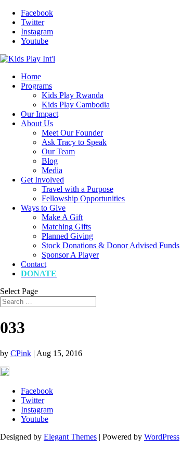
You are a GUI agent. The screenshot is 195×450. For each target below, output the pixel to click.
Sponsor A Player (70, 254)
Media (52, 170)
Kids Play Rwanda (72, 95)
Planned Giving (67, 236)
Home (31, 76)
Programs (36, 85)
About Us (37, 123)
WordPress (161, 436)
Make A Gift (62, 217)
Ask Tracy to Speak (74, 142)
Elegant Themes (70, 436)
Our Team (58, 151)
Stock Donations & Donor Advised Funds (110, 245)
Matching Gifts (66, 226)
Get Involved (42, 179)
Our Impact (39, 114)
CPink (20, 353)
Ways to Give (43, 207)
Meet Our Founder (72, 132)
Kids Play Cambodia (76, 104)
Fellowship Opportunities (83, 198)
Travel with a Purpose (77, 189)
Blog (50, 160)
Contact (33, 264)
